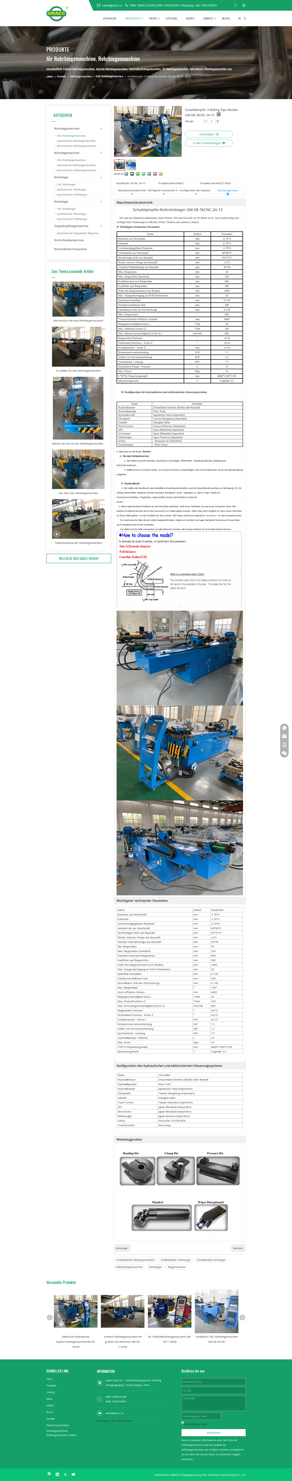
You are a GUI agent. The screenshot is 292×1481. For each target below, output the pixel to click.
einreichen (213, 1432)
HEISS (153, 18)
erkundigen (207, 134)
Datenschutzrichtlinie (57, 1425)
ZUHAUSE (109, 18)
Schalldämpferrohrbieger (211, 1259)
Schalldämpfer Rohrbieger (176, 1259)
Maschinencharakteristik (132, 190)
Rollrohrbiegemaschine (129, 1267)
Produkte (51, 1385)
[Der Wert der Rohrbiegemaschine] (78, 469)
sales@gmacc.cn (114, 1413)
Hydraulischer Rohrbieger (72, 189)
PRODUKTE (132, 18)
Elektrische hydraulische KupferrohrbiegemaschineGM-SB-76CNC (75, 1341)
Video (49, 1398)
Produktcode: (208, 183)
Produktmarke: (166, 183)
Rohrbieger (61, 177)
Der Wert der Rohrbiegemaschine (78, 493)
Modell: (120, 183)
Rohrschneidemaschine (68, 240)
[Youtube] (73, 1474)
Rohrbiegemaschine (66, 128)
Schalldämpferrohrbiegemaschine (135, 1259)
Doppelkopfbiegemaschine (71, 226)
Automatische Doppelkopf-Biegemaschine (81, 233)
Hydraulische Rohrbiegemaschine (76, 140)
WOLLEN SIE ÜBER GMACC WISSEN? (79, 558)
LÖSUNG (171, 18)
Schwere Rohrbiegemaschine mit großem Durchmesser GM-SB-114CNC (123, 1341)
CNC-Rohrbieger (66, 184)
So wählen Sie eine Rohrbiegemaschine (78, 370)
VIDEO (190, 18)
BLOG (226, 18)
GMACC (208, 18)
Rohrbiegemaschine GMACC (61, 1435)
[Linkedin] (57, 1474)
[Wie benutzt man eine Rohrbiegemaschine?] (78, 299)
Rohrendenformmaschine (70, 249)
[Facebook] (49, 1474)
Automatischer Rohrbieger (72, 194)
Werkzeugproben (228, 190)
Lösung (50, 1392)
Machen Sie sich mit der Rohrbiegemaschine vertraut (78, 443)
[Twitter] (65, 1474)
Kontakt (50, 1418)
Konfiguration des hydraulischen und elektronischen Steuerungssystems (196, 190)
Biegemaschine (177, 1267)
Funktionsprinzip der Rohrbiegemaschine (78, 542)
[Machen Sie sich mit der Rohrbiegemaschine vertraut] (78, 408)
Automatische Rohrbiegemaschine (76, 145)
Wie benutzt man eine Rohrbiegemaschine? (78, 320)
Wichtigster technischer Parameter (164, 190)
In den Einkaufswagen (207, 143)
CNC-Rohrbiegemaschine (71, 135)
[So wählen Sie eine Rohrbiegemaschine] (78, 346)
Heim (49, 1379)
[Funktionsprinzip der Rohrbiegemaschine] (78, 519)
